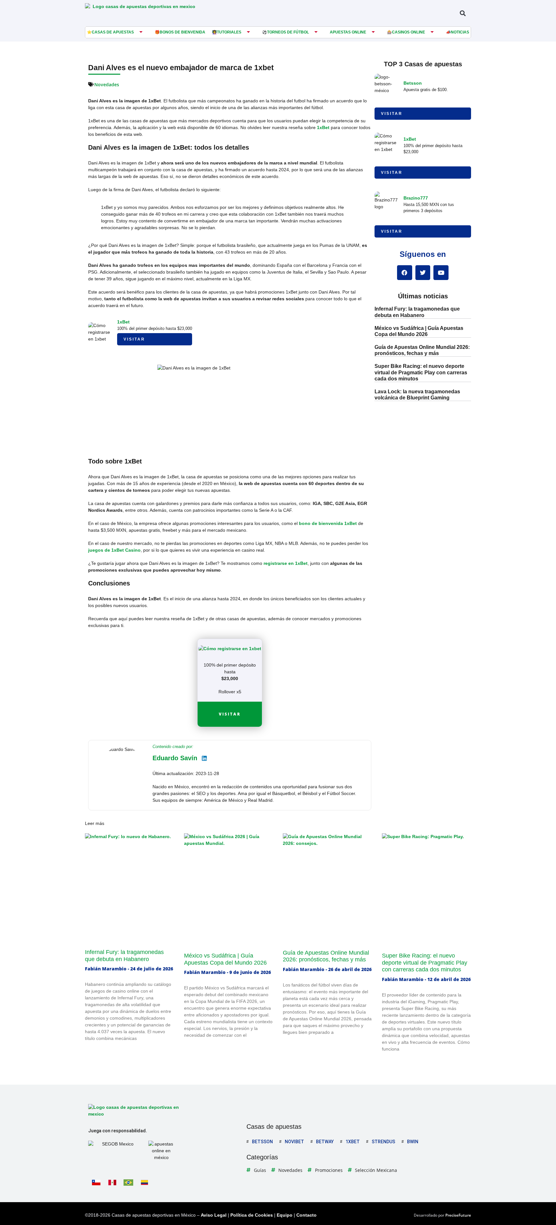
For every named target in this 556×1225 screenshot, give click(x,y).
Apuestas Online (348, 32)
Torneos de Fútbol (288, 32)
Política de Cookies (251, 1215)
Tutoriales (229, 32)
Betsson (412, 83)
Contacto (306, 1215)
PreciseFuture (458, 1215)
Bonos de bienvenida (182, 32)
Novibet (294, 1141)
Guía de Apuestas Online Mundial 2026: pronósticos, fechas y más (326, 956)
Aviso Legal (214, 1215)
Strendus (383, 1141)
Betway (325, 1141)
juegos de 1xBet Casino (114, 550)
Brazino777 (415, 198)
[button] (462, 13)
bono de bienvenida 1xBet (328, 523)
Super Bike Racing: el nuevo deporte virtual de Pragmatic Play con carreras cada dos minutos (421, 372)
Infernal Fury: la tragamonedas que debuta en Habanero (124, 955)
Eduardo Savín (175, 758)
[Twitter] (423, 272)
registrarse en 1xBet (286, 563)
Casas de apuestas (113, 32)
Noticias (460, 32)
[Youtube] (441, 272)
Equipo (284, 1215)
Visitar (134, 339)
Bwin (412, 1141)
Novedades (106, 84)
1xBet (323, 127)
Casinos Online (408, 32)
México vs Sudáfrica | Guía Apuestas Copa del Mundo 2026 (225, 959)
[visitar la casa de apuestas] (229, 649)
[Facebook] (404, 272)
